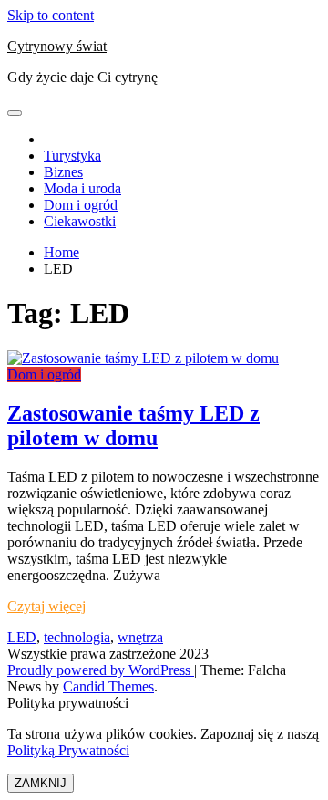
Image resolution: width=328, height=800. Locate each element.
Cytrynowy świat (57, 46)
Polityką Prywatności (68, 750)
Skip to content (50, 15)
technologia (77, 637)
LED (21, 637)
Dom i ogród (81, 205)
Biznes (63, 172)
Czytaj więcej (46, 606)
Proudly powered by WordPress (100, 670)
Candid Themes (108, 686)
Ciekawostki (80, 221)
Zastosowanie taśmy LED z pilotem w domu (133, 425)
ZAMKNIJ (41, 783)
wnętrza (140, 637)
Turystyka (72, 155)
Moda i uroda (82, 188)
